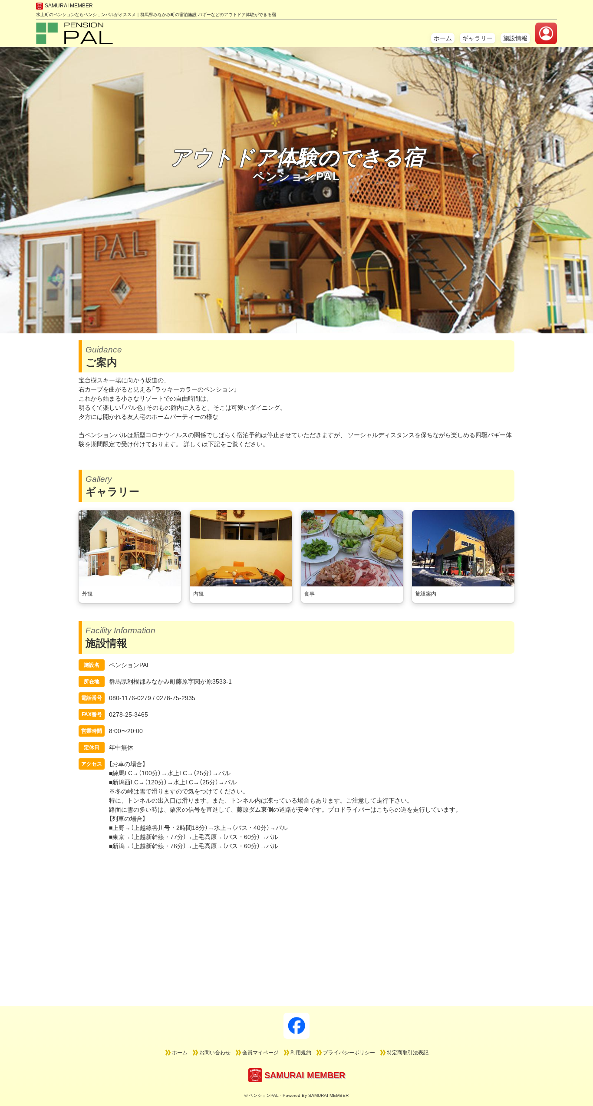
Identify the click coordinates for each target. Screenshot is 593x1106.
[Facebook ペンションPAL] (296, 1026)
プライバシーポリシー (349, 1053)
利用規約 (300, 1053)
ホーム (443, 38)
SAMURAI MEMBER (69, 6)
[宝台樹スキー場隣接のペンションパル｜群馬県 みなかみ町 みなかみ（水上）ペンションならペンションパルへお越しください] (74, 39)
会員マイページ (260, 1053)
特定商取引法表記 (407, 1053)
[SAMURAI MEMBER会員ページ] (546, 33)
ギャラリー (477, 38)
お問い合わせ (215, 1053)
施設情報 (515, 38)
